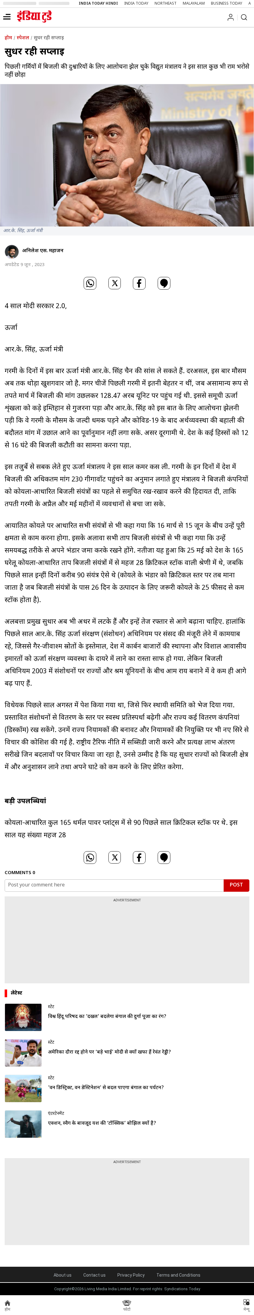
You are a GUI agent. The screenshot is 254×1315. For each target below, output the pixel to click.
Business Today (226, 3)
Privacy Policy (131, 1275)
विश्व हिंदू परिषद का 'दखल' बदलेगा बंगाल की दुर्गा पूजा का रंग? (107, 1017)
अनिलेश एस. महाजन (43, 251)
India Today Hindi (98, 3)
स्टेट (51, 1007)
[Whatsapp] (90, 284)
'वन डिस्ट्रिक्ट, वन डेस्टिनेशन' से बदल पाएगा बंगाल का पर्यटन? (106, 1088)
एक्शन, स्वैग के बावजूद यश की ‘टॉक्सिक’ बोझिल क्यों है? (102, 1123)
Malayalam (194, 3)
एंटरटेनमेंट (56, 1114)
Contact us (94, 1275)
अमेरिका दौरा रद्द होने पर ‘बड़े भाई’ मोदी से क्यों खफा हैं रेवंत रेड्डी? (109, 1052)
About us (63, 1275)
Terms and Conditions (178, 1275)
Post (236, 885)
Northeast (166, 3)
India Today (136, 3)
